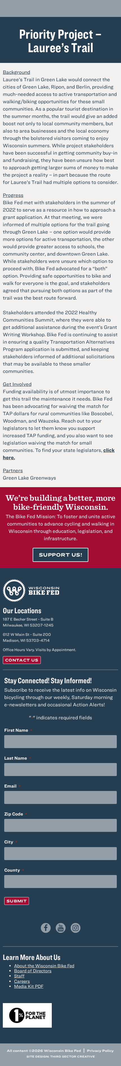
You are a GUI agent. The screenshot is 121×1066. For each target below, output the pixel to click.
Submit (16, 901)
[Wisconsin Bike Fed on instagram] (75, 928)
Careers (22, 981)
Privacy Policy (100, 1050)
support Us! (60, 555)
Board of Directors (32, 970)
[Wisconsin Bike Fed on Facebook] (46, 928)
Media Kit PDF (28, 986)
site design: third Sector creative (60, 1056)
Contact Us (22, 660)
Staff (19, 975)
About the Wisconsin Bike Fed (44, 965)
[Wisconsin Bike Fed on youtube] (61, 928)
